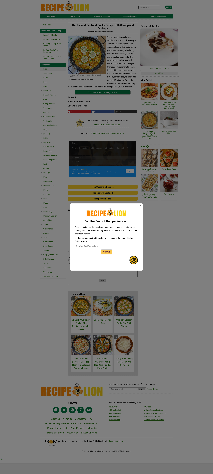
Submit (106, 252)
